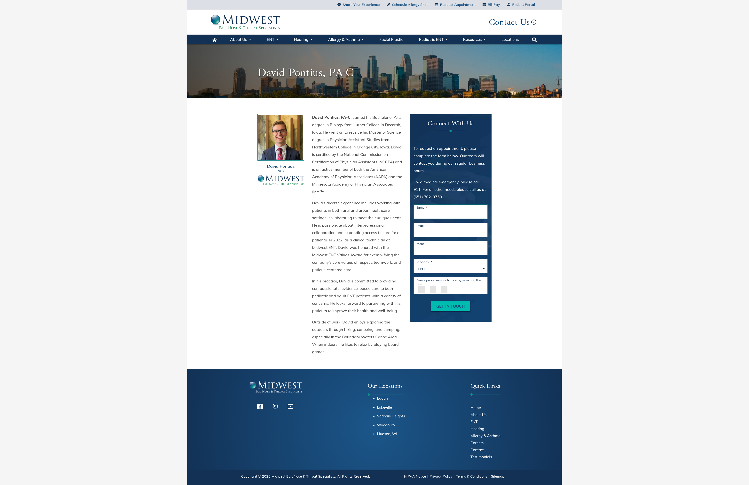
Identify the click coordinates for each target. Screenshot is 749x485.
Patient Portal (523, 4)
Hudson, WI (387, 433)
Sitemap (497, 476)
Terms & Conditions (471, 476)
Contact (477, 449)
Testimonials (481, 457)
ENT (270, 39)
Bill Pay (494, 4)
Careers (477, 442)
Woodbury (386, 425)
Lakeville (384, 407)
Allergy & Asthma (344, 39)
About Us (238, 39)
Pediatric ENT (431, 39)
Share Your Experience (361, 4)
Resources (472, 39)
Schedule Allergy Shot (410, 4)
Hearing (301, 39)
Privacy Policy (441, 476)
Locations (510, 39)
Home (214, 39)
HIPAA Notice (415, 476)
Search (534, 39)
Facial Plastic (391, 39)
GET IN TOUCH (450, 306)
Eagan (382, 398)
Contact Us (509, 22)
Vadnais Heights (391, 416)
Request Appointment (458, 4)
